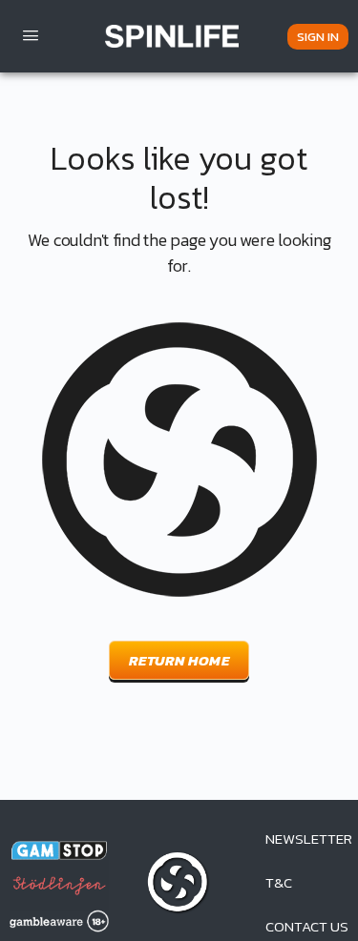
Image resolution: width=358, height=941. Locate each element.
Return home (179, 660)
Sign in (318, 37)
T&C (278, 882)
